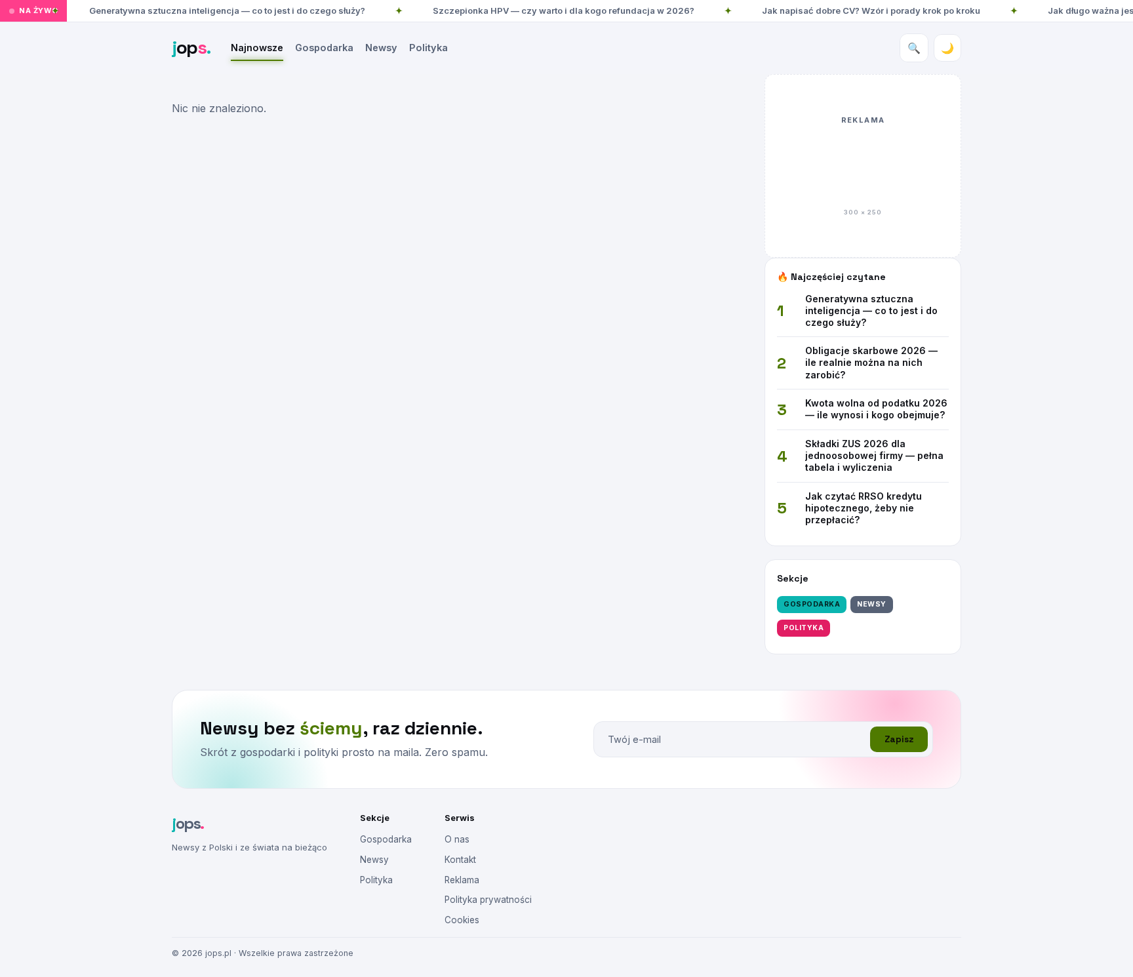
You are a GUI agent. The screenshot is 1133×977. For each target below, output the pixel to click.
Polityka (428, 47)
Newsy (381, 47)
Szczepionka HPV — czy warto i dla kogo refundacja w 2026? (563, 10)
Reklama (462, 880)
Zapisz (899, 739)
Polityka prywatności (488, 899)
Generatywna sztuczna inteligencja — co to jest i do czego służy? (227, 10)
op (191, 47)
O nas (457, 839)
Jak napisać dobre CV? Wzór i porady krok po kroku (871, 10)
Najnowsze (257, 47)
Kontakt (460, 859)
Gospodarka (324, 47)
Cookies (462, 920)
